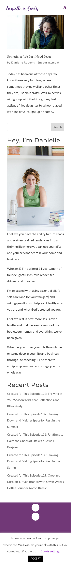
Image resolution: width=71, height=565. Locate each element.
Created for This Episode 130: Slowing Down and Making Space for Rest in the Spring (33, 461)
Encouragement (48, 62)
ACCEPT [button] (36, 558)
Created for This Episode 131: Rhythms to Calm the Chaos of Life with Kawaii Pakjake (35, 440)
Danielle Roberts (23, 62)
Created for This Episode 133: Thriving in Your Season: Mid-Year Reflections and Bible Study (34, 400)
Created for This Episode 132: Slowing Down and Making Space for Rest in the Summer (33, 420)
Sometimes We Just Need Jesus (29, 56)
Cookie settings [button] (50, 551)
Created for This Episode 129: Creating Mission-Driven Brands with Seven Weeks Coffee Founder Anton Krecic (35, 481)
